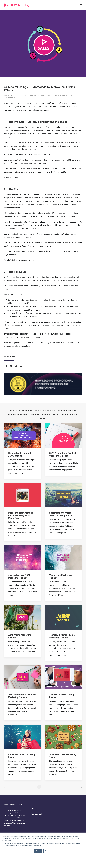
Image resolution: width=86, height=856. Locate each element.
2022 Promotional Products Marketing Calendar (22, 696)
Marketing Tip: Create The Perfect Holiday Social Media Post (21, 515)
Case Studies (25, 410)
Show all (13, 410)
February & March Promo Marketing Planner (62, 636)
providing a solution (68, 213)
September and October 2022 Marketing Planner (61, 514)
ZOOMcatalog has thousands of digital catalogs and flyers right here (45, 160)
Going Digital (36, 814)
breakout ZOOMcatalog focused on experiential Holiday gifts (42, 142)
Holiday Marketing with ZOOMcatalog (20, 454)
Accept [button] (38, 851)
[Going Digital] (43, 384)
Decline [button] (47, 851)
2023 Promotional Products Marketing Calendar (63, 454)
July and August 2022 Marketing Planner (19, 576)
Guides (64, 95)
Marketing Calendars (45, 410)
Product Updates (70, 414)
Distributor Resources (51, 95)
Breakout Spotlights (40, 414)
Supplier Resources (32, 95)
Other (43, 418)
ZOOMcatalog (10, 97)
